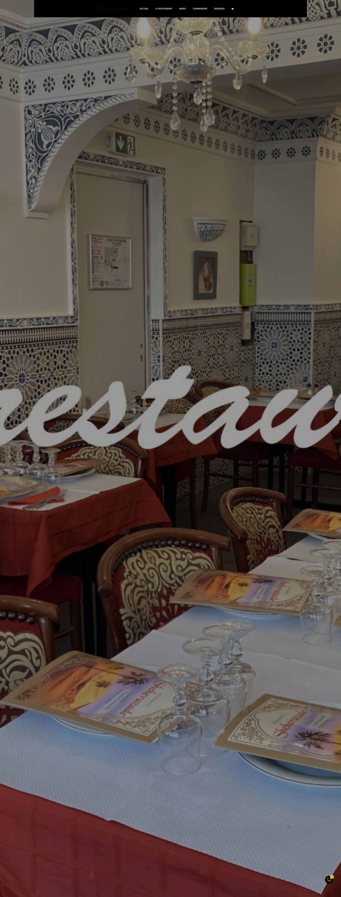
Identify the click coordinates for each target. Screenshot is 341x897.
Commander (200, 8)
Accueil (144, 8)
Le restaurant (163, 8)
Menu (182, 8)
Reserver (219, 8)
